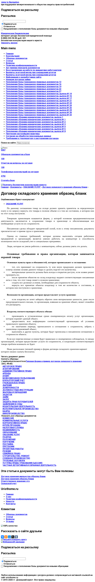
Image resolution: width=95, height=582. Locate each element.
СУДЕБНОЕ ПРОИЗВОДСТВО (16, 458)
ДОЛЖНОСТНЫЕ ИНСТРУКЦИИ (18, 390)
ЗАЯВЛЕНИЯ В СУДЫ (12, 404)
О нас (8, 496)
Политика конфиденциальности (21, 65)
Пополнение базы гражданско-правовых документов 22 (33, 89)
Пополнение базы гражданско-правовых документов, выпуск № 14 (39, 93)
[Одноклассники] (5, 536)
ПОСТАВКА (8, 444)
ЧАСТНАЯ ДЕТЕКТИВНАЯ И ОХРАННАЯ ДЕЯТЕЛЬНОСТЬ (29, 465)
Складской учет (9, 483)
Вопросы (10, 63)
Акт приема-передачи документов (23, 68)
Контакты (11, 504)
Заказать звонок (9, 43)
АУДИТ (6, 376)
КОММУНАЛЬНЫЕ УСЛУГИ (15, 420)
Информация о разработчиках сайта (23, 77)
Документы (16, 187)
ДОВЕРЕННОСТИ (11, 387)
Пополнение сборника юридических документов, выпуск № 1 (36, 119)
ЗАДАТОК (7, 394)
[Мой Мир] (9, 536)
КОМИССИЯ (8, 418)
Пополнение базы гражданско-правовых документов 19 (33, 86)
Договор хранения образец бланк (17, 479)
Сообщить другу (18, 539)
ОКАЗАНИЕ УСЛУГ (32, 187)
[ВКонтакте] (2, 536)
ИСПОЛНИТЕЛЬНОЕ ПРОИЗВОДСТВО (21, 409)
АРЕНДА (7, 373)
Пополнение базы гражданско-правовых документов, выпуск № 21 (39, 101)
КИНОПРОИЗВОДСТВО (14, 413)
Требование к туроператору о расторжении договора (32, 138)
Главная (9, 53)
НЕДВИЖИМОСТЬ (11, 430)
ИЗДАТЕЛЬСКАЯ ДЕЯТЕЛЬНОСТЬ (19, 406)
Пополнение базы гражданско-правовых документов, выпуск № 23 (39, 103)
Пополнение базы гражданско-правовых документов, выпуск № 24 (39, 105)
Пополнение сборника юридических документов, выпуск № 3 (36, 124)
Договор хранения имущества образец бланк (23, 476)
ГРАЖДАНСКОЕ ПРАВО (14, 383)
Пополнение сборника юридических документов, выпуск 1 (34, 117)
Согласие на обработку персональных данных (28, 136)
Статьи (9, 61)
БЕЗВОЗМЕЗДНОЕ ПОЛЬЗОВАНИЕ (19, 378)
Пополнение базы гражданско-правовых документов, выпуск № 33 (39, 115)
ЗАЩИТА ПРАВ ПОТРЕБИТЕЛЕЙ (18, 402)
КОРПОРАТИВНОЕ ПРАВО (15, 423)
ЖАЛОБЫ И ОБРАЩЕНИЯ (15, 392)
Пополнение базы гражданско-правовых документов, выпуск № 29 (39, 110)
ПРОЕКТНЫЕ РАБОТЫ (13, 449)
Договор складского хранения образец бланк (64, 187)
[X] (12, 536)
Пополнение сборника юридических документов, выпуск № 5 (36, 129)
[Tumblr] (16, 536)
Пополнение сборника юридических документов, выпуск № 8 (36, 131)
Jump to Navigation (10, 2)
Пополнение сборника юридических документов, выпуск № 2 (36, 122)
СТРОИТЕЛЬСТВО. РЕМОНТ (16, 456)
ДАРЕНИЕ (7, 385)
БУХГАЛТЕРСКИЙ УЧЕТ (14, 380)
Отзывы (10, 521)
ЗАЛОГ (6, 399)
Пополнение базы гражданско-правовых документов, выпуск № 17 (39, 98)
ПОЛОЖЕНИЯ (9, 439)
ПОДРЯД (7, 437)
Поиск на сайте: (9, 143)
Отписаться (9, 26)
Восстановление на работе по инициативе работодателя (33, 70)
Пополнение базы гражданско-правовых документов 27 (33, 91)
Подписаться (10, 24)
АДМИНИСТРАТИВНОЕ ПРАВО (17, 371)
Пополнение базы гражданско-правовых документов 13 (33, 82)
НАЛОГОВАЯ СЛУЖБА (13, 427)
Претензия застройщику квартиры (23, 134)
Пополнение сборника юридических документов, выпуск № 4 (36, 126)
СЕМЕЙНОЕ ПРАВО (11, 453)
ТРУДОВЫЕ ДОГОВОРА (14, 460)
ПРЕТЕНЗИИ (8, 446)
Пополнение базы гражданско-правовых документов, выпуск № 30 (39, 112)
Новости (10, 501)
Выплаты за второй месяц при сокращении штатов (31, 72)
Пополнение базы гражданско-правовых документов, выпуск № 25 (39, 108)
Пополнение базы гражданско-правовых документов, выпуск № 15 (39, 96)
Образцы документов (16, 58)
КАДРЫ (6, 411)
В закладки (19, 542)
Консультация (12, 56)
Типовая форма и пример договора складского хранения (54, 361)
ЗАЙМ (5, 397)
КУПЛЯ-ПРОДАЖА (11, 425)
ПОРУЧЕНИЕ (8, 442)
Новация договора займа (18, 79)
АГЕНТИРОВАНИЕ (11, 369)
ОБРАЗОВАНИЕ (10, 432)
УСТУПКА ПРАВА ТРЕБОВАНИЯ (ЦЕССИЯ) (22, 463)
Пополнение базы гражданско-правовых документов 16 (33, 84)
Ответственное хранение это (15, 481)
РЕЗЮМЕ (7, 451)
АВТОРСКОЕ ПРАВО (12, 366)
